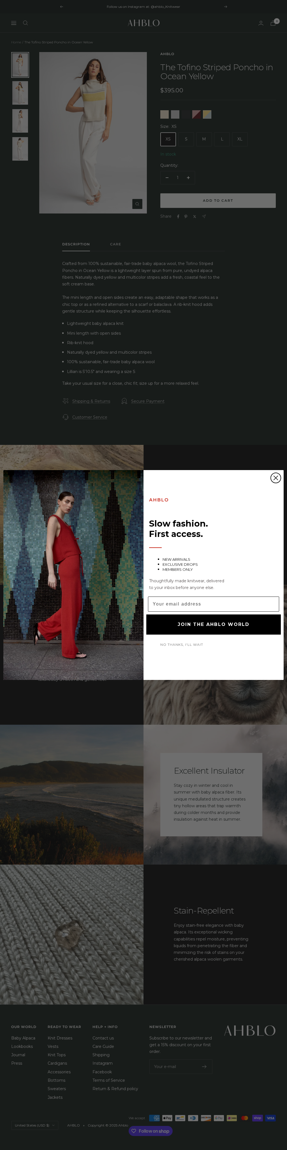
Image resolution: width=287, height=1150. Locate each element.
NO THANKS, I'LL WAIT (181, 644)
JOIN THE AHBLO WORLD (213, 624)
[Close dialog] (276, 478)
